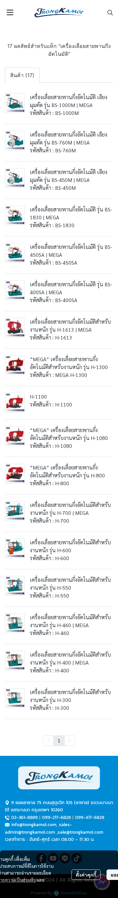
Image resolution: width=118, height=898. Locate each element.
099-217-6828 (56, 817)
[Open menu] (9, 12)
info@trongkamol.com (33, 824)
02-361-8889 (24, 817)
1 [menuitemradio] (59, 740)
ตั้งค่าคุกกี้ (86, 875)
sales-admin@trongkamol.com (38, 828)
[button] (110, 12)
